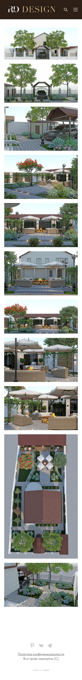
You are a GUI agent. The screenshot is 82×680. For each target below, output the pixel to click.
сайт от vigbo (41, 670)
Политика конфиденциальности (41, 654)
